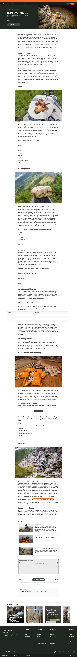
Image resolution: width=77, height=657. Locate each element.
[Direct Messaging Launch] (53, 614)
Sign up (34, 591)
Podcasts (38, 641)
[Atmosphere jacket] (34, 614)
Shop (51, 629)
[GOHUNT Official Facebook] (3, 651)
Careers (26, 634)
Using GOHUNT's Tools (41, 643)
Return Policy (53, 631)
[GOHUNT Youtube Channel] (9, 651)
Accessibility (52, 645)
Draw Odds (71, 634)
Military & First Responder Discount (57, 641)
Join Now (72, 3)
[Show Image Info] (75, 28)
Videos (38, 638)
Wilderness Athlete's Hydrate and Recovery (43, 497)
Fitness (26, 582)
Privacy (66, 655)
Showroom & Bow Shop (55, 638)
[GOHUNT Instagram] (6, 651)
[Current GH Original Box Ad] (15, 614)
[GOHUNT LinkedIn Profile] (15, 651)
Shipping (52, 634)
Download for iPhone (59, 651)
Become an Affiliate (28, 641)
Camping (31, 582)
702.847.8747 (5, 632)
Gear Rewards (71, 631)
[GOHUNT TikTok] (12, 651)
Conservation (27, 636)
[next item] (69, 604)
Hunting (54, 582)
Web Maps (71, 638)
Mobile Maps (71, 636)
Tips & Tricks (13, 9)
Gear (35, 582)
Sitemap (74, 655)
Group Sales (52, 643)
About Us (27, 629)
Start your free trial (38, 410)
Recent (8, 9)
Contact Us (5, 638)
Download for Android (70, 651)
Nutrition (42, 582)
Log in (68, 3)
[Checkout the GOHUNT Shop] (63, 3)
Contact (26, 638)
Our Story (27, 631)
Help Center (71, 629)
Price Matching (53, 636)
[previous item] (67, 604)
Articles (38, 636)
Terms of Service (70, 655)
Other (17, 9)
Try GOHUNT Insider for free (13, 24)
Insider (38, 631)
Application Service (40, 634)
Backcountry (49, 582)
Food (38, 582)
